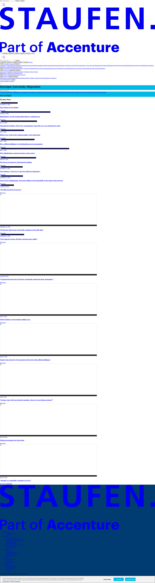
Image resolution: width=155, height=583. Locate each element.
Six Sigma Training (33, 72)
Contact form (3, 81)
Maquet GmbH (7, 78)
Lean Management (40, 92)
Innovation (43, 65)
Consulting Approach (9, 64)
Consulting (5, 53)
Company (27, 53)
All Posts (2, 92)
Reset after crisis (66, 92)
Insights (22, 53)
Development (49, 65)
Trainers (20, 73)
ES (4, 3)
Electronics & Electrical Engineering (79, 68)
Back (2, 64)
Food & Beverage (93, 68)
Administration (129, 65)
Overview (6, 70)
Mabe (1, 78)
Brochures (15, 74)
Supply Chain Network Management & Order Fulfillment (97, 65)
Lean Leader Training (5, 72)
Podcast (60, 92)
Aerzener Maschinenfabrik (17, 78)
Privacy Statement (15, 581)
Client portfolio (4, 79)
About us (6, 76)
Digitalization (8, 92)
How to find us (10, 81)
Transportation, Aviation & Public (24, 68)
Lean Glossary (22, 74)
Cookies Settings (107, 579)
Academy (17, 53)
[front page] (77, 51)
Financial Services (54, 68)
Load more (9, 483)
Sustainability (102, 92)
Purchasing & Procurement (118, 65)
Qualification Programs (14, 70)
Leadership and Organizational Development (23, 92)
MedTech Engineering (64, 68)
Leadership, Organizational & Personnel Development (14, 65)
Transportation (101, 68)
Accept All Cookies (130, 579)
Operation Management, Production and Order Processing (67, 65)
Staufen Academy (75, 92)
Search (17, 0)
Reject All (118, 579)
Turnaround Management (34, 65)
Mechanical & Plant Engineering (41, 68)
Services (17, 64)
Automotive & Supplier (10, 68)
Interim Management (16, 67)
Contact (32, 53)
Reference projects (13, 76)
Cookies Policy (6, 581)
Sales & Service (137, 65)
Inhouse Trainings (13, 73)
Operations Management (51, 92)
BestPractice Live (4, 73)
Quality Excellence (6, 67)
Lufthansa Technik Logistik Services (33, 78)
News (9, 79)
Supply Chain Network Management (89, 92)
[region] (77, 579)
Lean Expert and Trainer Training (19, 72)
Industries (11, 53)
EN (4, 5)
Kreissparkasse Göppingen (50, 78)
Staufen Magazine (8, 74)
